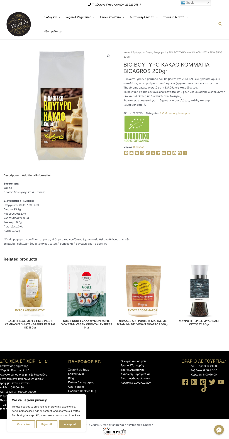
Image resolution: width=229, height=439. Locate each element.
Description (11, 175)
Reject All (46, 424)
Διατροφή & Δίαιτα (142, 17)
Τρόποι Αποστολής (132, 369)
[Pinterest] (203, 382)
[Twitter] (212, 382)
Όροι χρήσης (76, 386)
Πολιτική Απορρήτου (81, 382)
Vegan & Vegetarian (78, 17)
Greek (189, 2)
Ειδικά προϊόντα (110, 17)
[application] (58, 17)
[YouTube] (221, 382)
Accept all (70, 424)
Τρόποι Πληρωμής (132, 365)
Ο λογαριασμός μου (133, 361)
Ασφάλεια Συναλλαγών (136, 382)
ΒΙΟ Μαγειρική (168, 113)
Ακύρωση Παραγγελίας (135, 374)
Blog (71, 378)
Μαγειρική (160, 52)
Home (126, 52)
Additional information (36, 175)
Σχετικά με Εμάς (78, 369)
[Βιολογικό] (136, 128)
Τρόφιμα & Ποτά (173, 17)
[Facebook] (185, 382)
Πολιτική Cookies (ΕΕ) (82, 391)
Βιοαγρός (138, 147)
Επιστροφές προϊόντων (135, 378)
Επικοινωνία (76, 374)
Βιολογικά (50, 17)
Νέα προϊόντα (53, 31)
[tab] (11, 175)
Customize (23, 424)
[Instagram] (194, 382)
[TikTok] (204, 388)
